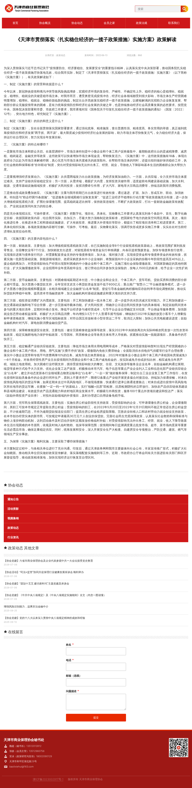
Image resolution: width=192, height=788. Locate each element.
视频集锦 (13, 518)
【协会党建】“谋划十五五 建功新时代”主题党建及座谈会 (36, 583)
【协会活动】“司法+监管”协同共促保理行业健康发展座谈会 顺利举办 (44, 572)
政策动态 (60, 55)
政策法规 (141, 23)
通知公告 (13, 499)
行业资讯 (13, 537)
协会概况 (44, 23)
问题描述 (72, 691)
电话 (70, 660)
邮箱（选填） (74, 675)
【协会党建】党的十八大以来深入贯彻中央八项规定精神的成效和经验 (44, 617)
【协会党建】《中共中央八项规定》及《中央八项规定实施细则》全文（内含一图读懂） (55, 595)
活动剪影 (13, 508)
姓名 (70, 644)
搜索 (184, 8)
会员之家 (109, 23)
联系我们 (173, 23)
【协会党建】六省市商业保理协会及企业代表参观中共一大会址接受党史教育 (48, 560)
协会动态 (77, 23)
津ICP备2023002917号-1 (48, 779)
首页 (15, 23)
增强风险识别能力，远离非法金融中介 (26, 606)
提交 (96, 717)
